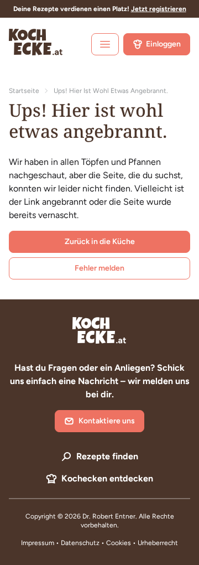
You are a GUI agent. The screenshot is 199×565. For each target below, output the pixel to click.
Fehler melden (99, 268)
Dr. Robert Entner (108, 516)
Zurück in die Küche (100, 241)
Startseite (24, 91)
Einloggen (163, 44)
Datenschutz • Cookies (97, 543)
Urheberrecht (158, 543)
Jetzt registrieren (158, 9)
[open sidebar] (105, 44)
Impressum (37, 543)
